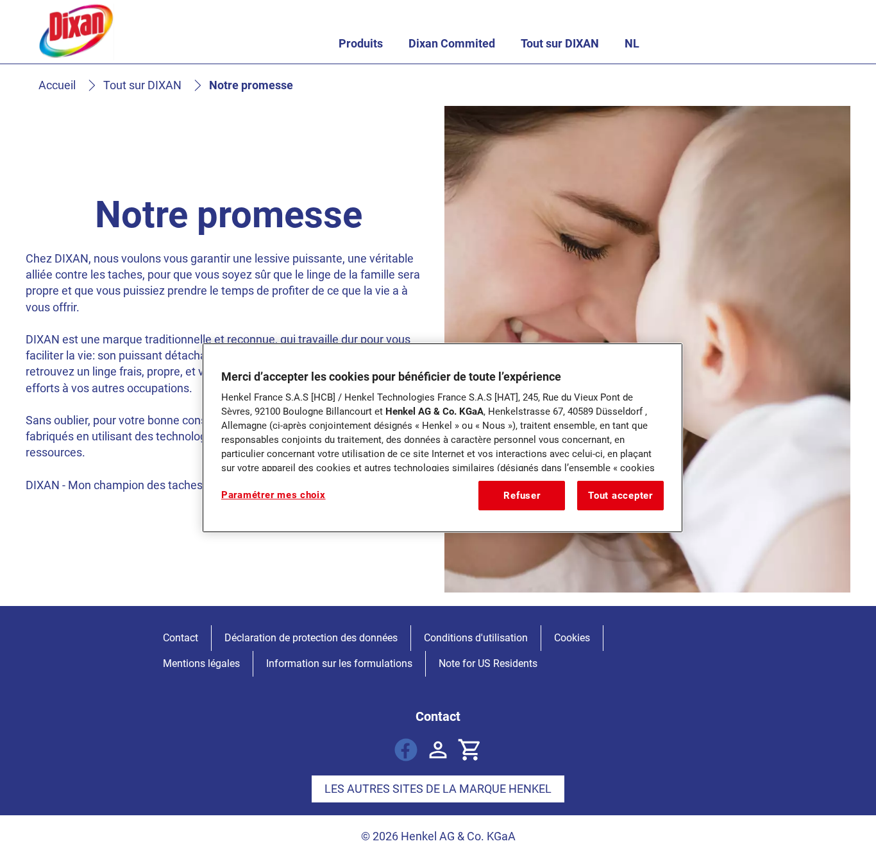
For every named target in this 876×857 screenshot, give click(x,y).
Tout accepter (620, 495)
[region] (442, 438)
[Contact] (438, 750)
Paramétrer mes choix (273, 495)
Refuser (521, 495)
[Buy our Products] (470, 750)
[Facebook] (406, 750)
